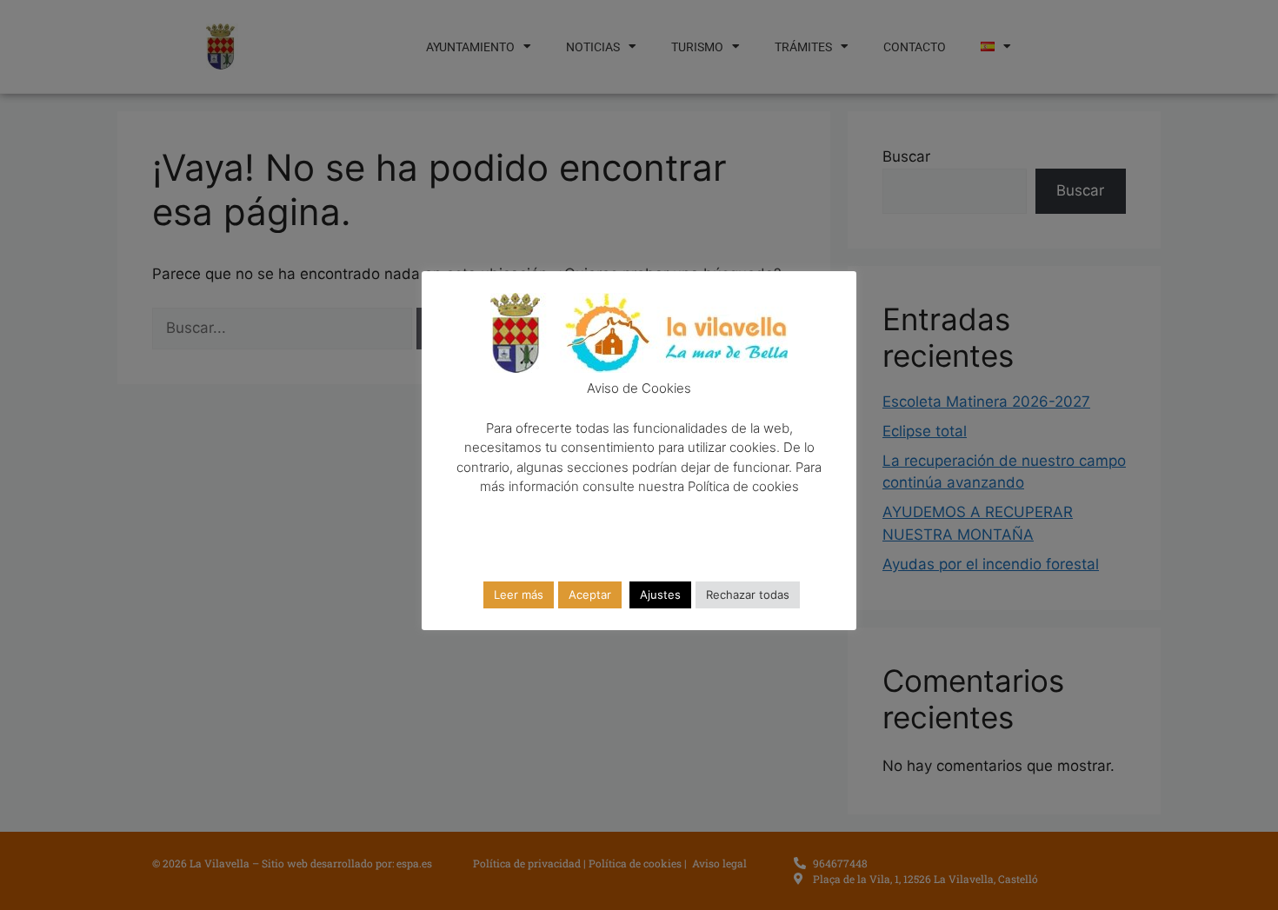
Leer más (518, 594)
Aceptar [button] (590, 594)
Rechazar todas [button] (747, 594)
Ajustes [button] (660, 594)
